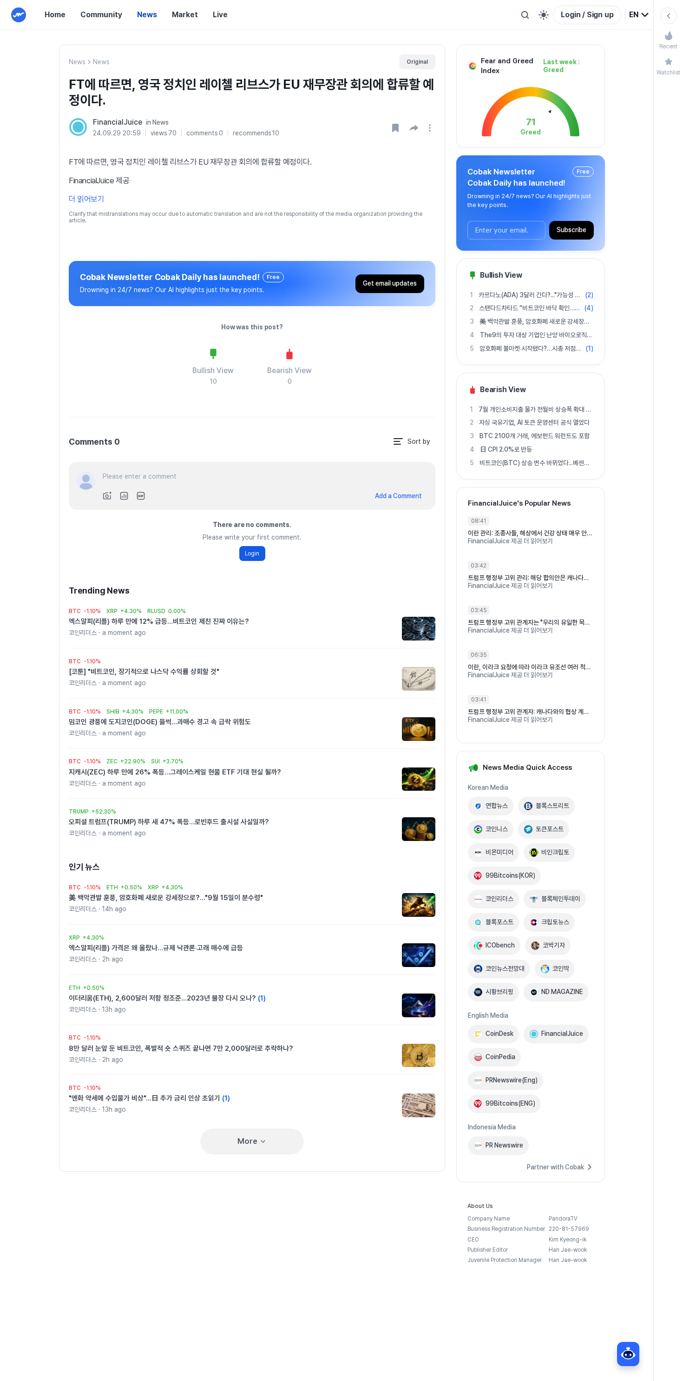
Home (55, 14)
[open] (431, 127)
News (147, 14)
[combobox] (639, 15)
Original (417, 62)
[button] (414, 127)
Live (220, 14)
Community (101, 14)
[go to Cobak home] (18, 14)
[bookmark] (395, 127)
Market (185, 14)
